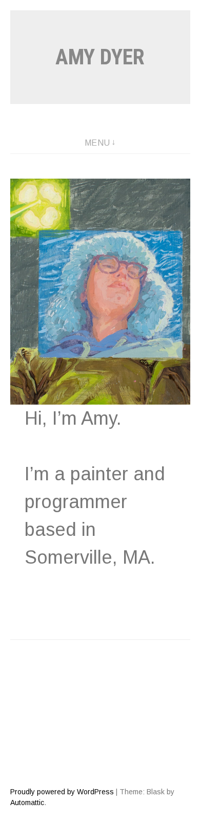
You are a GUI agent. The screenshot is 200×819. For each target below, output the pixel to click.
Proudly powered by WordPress (62, 792)
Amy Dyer (100, 56)
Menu (97, 142)
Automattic (27, 802)
